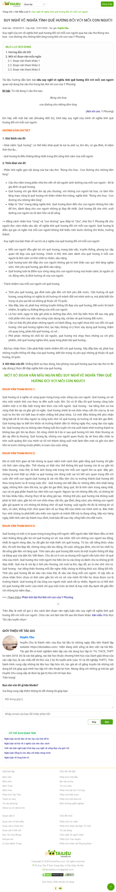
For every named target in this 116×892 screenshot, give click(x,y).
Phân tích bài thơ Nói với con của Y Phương (47, 597)
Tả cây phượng (9, 803)
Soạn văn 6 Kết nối (11, 830)
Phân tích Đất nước (69, 794)
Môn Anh (6, 781)
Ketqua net (7, 839)
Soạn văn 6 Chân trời (12, 826)
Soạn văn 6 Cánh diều (13, 821)
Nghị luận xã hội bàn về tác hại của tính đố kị (26, 738)
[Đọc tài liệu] (55, 888)
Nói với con (93, 111)
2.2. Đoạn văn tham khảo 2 (24, 65)
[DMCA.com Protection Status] (52, 875)
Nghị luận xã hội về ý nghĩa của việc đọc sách (27, 743)
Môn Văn (6, 777)
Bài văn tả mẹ (66, 781)
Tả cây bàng (66, 830)
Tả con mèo (66, 786)
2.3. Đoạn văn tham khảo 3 (24, 69)
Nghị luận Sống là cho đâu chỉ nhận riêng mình (27, 753)
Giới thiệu (47, 881)
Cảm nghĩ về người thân (72, 834)
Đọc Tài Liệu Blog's (11, 834)
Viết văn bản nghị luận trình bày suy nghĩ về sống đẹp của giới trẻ (36, 748)
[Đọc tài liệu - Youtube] (60, 888)
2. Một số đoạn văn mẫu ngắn (23, 56)
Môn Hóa (7, 790)
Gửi (107, 722)
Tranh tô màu (9, 799)
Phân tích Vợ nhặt (69, 821)
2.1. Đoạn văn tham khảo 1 (24, 60)
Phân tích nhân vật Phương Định (75, 843)
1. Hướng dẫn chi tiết (18, 52)
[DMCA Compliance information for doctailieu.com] (69, 875)
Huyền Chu (27, 637)
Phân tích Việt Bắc (69, 777)
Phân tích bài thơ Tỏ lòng (72, 790)
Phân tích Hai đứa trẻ (70, 799)
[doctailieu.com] (58, 854)
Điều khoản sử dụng (64, 881)
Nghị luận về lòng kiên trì (16, 757)
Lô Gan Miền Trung (11, 843)
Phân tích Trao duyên (70, 839)
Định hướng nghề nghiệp (72, 803)
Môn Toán (7, 786)
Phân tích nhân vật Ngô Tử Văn (75, 826)
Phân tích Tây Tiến (11, 794)
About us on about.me (13, 807)
